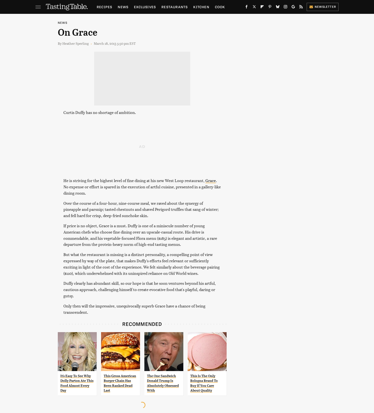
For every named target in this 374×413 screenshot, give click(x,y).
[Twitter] (254, 7)
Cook (220, 6)
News (123, 6)
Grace (210, 180)
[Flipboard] (262, 7)
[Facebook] (246, 7)
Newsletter (325, 7)
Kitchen (201, 6)
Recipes (104, 6)
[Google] (293, 7)
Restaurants (174, 6)
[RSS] (301, 7)
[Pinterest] (270, 7)
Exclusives (145, 6)
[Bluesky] (278, 7)
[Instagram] (285, 7)
